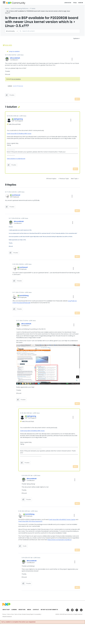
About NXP (6, 609)
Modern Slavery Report (28, 614)
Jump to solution (14, 51)
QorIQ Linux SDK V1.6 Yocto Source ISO (30, 521)
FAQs (75, 2)
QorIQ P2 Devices (18, 86)
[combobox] (49, 31)
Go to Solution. (16, 79)
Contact (36, 609)
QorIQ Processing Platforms (19, 8)
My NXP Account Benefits (49, 609)
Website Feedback (7, 616)
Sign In (80, 2)
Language (67, 2)
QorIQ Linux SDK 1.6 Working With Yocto (19, 133)
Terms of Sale (17, 614)
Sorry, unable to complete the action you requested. (18, 622)
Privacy (4, 614)
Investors (22, 609)
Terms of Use (10, 614)
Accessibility (37, 614)
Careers (14, 609)
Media (29, 609)
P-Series (32, 8)
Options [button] (75, 38)
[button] (72, 59)
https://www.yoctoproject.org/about (59, 540)
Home (7, 8)
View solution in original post (16, 159)
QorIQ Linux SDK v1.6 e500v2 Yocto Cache (62, 519)
